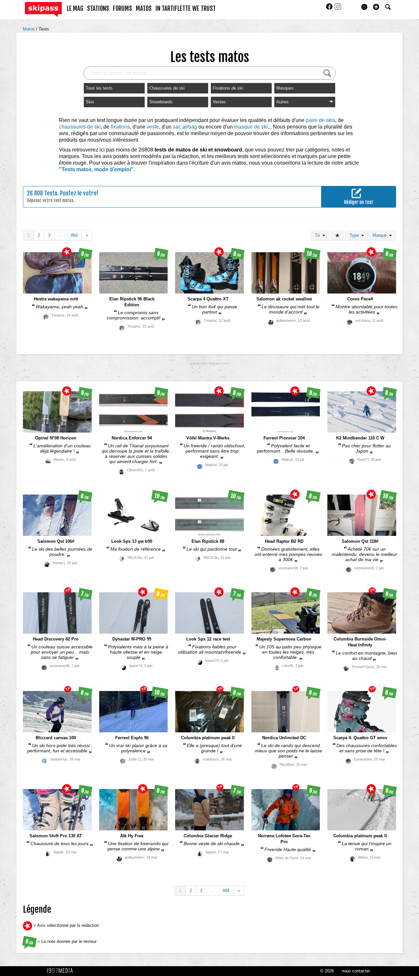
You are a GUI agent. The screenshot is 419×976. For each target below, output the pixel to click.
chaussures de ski (80, 127)
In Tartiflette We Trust (185, 8)
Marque (381, 235)
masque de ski (251, 127)
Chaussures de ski (167, 88)
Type (355, 235)
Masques (285, 88)
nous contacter (356, 970)
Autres (282, 101)
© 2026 (327, 970)
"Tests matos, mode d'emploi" (96, 169)
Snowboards (161, 101)
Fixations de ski (228, 88)
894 (74, 235)
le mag (75, 8)
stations (98, 8)
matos (144, 8)
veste (153, 127)
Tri (318, 235)
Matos (29, 29)
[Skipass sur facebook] (330, 8)
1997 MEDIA (62, 970)
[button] (376, 6)
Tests (44, 29)
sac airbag (185, 127)
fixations (120, 127)
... (61, 235)
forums (122, 8)
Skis (90, 101)
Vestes (219, 101)
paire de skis (320, 120)
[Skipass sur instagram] (337, 8)
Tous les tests (99, 88)
